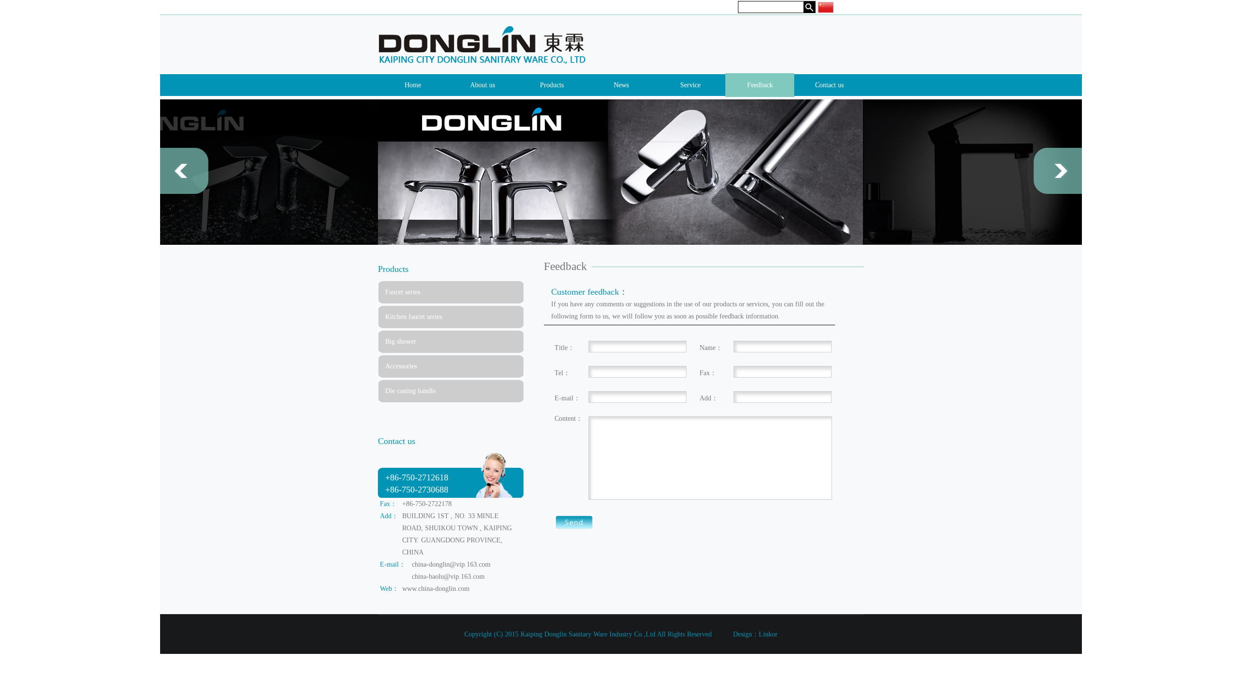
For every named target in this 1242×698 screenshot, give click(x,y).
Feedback (760, 85)
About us (482, 85)
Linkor (768, 634)
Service (690, 85)
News (621, 85)
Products (552, 85)
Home (413, 85)
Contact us (829, 85)
